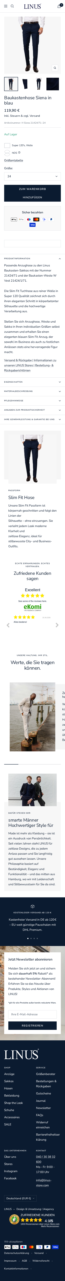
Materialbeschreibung (18, 391)
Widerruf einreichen (43, 1124)
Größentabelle (13, 160)
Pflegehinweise (13, 400)
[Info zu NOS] (19, 153)
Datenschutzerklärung (16, 1253)
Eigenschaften (13, 382)
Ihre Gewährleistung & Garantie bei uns (29, 419)
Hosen (8, 1088)
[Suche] (12, 6)
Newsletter (43, 1108)
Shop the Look (13, 1103)
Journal (41, 1101)
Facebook (10, 1178)
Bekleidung (11, 1096)
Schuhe (9, 1110)
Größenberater (45, 1074)
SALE (7, 1124)
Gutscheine (43, 1093)
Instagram (11, 1171)
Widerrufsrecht (40, 1260)
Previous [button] (7, 625)
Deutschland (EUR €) (18, 1198)
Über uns (10, 1157)
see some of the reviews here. (32, 600)
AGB (24, 1260)
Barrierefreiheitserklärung (48, 1137)
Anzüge (9, 1074)
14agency (48, 1209)
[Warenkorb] (59, 6)
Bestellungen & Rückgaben (46, 1083)
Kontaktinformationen (16, 1268)
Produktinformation (17, 258)
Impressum (10, 1260)
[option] (32, 628)
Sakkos (9, 1081)
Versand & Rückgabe (18, 360)
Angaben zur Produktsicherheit (24, 410)
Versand (39, 1253)
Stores (8, 1164)
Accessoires (12, 1117)
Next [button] (57, 625)
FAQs (39, 1115)
